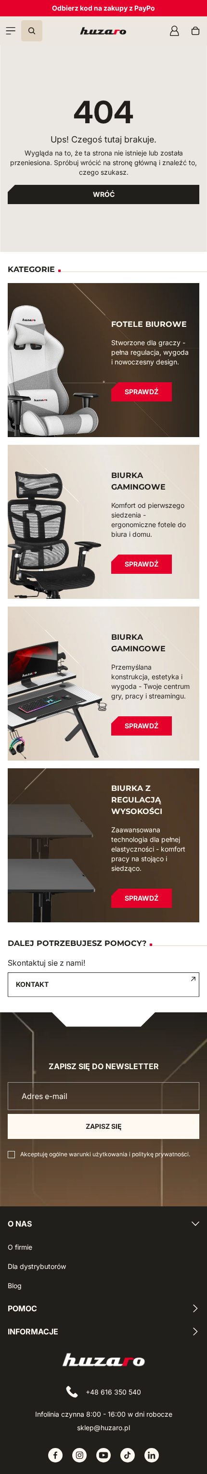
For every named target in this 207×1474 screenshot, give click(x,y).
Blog (15, 1285)
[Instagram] (79, 1455)
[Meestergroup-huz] (103, 30)
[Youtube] (103, 1455)
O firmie (20, 1247)
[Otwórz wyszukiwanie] (31, 30)
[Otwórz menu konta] (174, 30)
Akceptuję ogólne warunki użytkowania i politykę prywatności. (105, 1154)
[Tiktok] (127, 1455)
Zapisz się (104, 1126)
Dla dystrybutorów (37, 1266)
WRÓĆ (104, 194)
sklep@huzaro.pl (103, 1427)
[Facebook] (55, 1455)
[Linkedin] (151, 1455)
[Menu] (10, 30)
